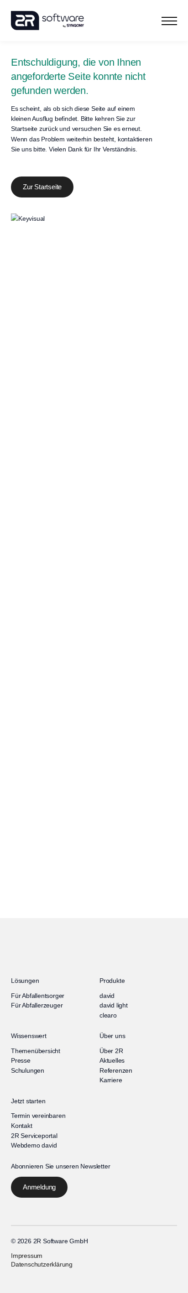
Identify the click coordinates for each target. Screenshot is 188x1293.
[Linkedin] (40, 1278)
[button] (169, 20)
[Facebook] (14, 1278)
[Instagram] (27, 1278)
